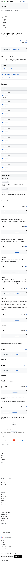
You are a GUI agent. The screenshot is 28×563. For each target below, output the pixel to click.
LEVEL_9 (4, 167)
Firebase (3, 544)
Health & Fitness (4, 469)
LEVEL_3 (4, 113)
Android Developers (5, 10)
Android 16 (3, 496)
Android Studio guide (5, 512)
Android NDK (3, 520)
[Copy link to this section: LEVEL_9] (7, 365)
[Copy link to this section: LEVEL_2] (7, 227)
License (7, 553)
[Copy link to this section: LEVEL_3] (7, 247)
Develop (11, 10)
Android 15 (3, 498)
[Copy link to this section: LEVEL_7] (7, 331)
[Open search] (18, 1)
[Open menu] (2, 1)
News (2, 455)
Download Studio (4, 518)
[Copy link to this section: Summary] (9, 84)
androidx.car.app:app (22, 38)
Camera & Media (4, 471)
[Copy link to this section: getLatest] (8, 387)
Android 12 (3, 504)
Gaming (2, 464)
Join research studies (5, 532)
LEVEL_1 (4, 95)
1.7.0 (26, 349)
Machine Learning (4, 467)
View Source (23, 40)
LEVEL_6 (4, 140)
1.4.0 (26, 330)
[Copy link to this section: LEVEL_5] (7, 288)
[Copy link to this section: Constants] (10, 201)
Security (2, 451)
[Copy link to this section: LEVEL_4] (7, 267)
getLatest (4, 181)
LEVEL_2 (4, 104)
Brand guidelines (13, 553)
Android (2, 447)
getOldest (4, 192)
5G (1, 475)
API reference (5, 6)
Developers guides (5, 514)
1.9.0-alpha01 (24, 365)
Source (2, 453)
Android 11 (3, 506)
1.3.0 (26, 288)
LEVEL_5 (4, 131)
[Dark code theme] (26, 48)
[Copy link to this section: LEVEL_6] (7, 315)
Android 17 (3, 494)
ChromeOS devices (5, 484)
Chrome (2, 542)
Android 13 (3, 502)
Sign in (24, 1)
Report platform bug (5, 526)
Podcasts (3, 459)
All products (3, 548)
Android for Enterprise (5, 449)
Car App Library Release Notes (10, 74)
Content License (14, 431)
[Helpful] (9, 13)
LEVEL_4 (4, 122)
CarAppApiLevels (16, 49)
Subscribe (17, 556)
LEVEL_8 (4, 158)
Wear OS (3, 482)
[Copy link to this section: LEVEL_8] (7, 349)
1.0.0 (26, 42)
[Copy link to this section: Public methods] (14, 381)
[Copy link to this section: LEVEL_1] (7, 207)
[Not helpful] (11, 13)
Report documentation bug (6, 528)
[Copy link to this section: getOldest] (8, 407)
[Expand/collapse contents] (8, 16)
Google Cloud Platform (6, 546)
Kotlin (21, 44)
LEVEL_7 (4, 149)
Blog (2, 457)
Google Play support (5, 530)
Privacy (2, 473)
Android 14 (3, 500)
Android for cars (4, 486)
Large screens (4, 480)
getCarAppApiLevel (7, 68)
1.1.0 (26, 226)
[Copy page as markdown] (7, 37)
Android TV (3, 489)
